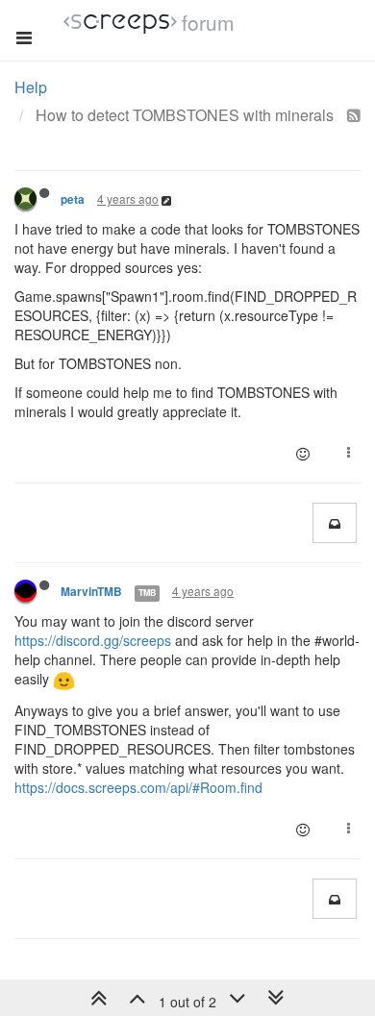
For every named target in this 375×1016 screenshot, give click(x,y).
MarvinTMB (91, 591)
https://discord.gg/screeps (92, 640)
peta (73, 199)
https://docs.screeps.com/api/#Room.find (138, 787)
